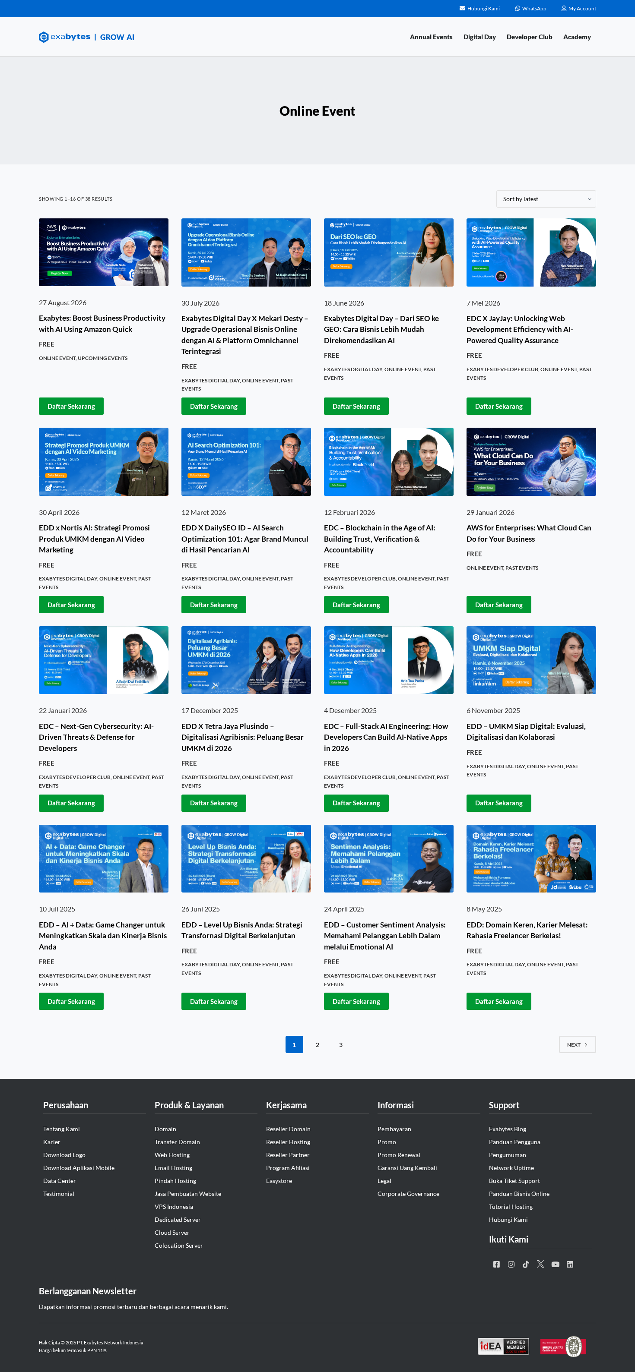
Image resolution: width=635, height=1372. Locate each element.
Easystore (279, 1180)
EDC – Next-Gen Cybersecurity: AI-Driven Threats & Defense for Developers (96, 737)
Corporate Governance (408, 1193)
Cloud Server (172, 1232)
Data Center (59, 1180)
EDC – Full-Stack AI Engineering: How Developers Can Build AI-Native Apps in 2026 (386, 737)
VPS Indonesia (174, 1206)
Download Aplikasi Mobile (78, 1167)
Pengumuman (507, 1154)
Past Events (521, 568)
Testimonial (58, 1193)
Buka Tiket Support (514, 1180)
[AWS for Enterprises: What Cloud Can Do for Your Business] (531, 462)
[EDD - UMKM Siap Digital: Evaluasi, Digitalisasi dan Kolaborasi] (531, 660)
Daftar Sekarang (71, 406)
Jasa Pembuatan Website (188, 1193)
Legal (384, 1180)
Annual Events (431, 37)
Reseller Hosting (288, 1141)
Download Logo (64, 1154)
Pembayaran (394, 1128)
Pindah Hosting (175, 1180)
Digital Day (480, 37)
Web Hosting (172, 1154)
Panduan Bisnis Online (519, 1193)
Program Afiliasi (288, 1167)
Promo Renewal (399, 1154)
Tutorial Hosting (511, 1206)
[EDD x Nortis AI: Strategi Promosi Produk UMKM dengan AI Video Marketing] (103, 462)
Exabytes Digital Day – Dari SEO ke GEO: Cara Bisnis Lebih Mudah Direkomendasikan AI (381, 329)
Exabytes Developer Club (502, 369)
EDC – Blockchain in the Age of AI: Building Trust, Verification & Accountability (379, 538)
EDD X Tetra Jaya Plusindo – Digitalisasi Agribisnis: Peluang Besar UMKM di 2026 (242, 737)
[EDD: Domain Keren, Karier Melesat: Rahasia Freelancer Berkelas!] (531, 859)
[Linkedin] (569, 1264)
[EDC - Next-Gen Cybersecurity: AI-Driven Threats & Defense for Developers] (103, 660)
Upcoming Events (102, 358)
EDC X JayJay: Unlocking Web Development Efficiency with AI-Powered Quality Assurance (520, 329)
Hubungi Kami (508, 1219)
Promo (387, 1141)
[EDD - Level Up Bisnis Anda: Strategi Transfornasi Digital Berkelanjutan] (246, 859)
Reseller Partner (288, 1154)
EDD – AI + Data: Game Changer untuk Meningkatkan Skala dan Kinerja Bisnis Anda (103, 935)
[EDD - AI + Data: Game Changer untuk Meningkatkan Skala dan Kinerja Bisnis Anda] (103, 859)
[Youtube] (555, 1264)
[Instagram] (511, 1264)
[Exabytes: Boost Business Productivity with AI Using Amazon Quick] (103, 252)
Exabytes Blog (507, 1128)
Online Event (57, 358)
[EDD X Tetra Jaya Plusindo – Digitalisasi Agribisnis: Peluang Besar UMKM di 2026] (246, 660)
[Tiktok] (525, 1264)
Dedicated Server (178, 1219)
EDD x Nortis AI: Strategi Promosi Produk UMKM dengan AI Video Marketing (94, 538)
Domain (165, 1128)
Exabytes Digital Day (210, 380)
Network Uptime (511, 1167)
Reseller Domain (288, 1128)
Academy (577, 37)
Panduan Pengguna (514, 1141)
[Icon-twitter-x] (540, 1264)
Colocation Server (179, 1245)
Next (574, 1044)
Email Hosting (173, 1167)
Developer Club (529, 37)
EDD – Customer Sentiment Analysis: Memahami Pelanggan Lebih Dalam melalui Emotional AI (385, 935)
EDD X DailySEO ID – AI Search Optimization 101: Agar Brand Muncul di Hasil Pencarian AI (244, 538)
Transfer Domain (177, 1141)
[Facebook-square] (496, 1264)
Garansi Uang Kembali (407, 1167)
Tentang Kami (61, 1128)
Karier (51, 1141)
